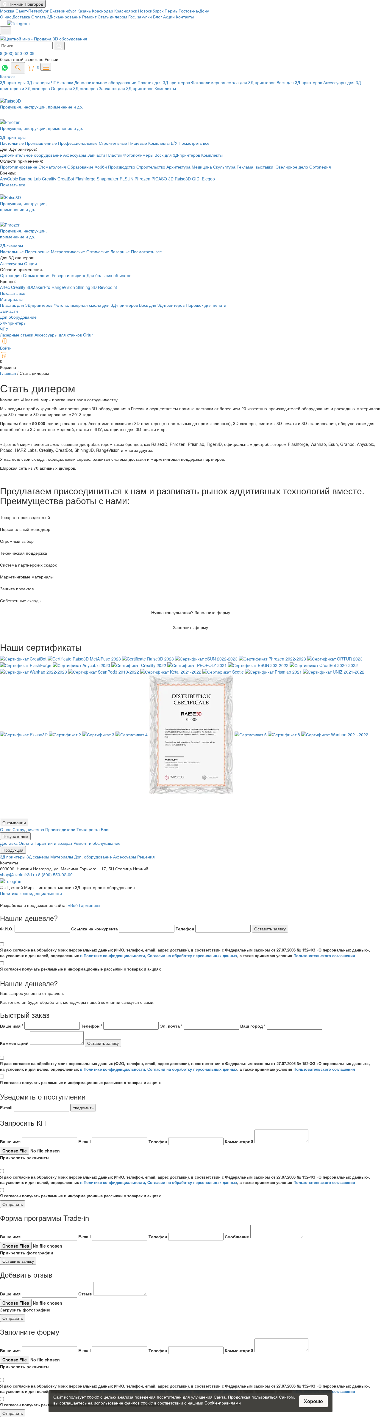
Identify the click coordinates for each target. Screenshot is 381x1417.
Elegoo (208, 179)
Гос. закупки (140, 17)
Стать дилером (112, 17)
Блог (157, 17)
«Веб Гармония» (84, 905)
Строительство (151, 167)
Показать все (12, 185)
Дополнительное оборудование (106, 82)
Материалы (11, 299)
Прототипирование (19, 167)
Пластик (114, 155)
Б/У (175, 143)
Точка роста (88, 829)
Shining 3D (87, 287)
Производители (60, 829)
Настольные (12, 143)
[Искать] (59, 46)
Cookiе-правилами (222, 1403)
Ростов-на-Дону (194, 11)
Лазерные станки (16, 335)
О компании (14, 822)
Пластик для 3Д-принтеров (164, 82)
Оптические (97, 251)
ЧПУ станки (62, 82)
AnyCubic (9, 179)
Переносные (37, 251)
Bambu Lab (30, 179)
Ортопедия (320, 167)
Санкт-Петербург (32, 11)
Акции (169, 17)
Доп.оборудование (18, 317)
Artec (5, 287)
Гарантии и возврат (54, 843)
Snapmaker (108, 179)
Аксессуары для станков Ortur (64, 335)
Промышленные (41, 143)
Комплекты (165, 88)
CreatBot (65, 179)
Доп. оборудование (93, 857)
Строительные (113, 143)
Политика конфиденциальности (31, 893)
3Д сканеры (38, 857)
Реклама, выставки (255, 167)
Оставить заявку (270, 929)
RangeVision (63, 287)
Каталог (7, 76)
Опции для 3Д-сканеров (75, 88)
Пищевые (138, 143)
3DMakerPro (38, 287)
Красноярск (126, 11)
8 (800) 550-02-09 (17, 53)
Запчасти (96, 155)
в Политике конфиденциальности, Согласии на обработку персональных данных (158, 955)
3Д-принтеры (13, 82)
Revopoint (107, 287)
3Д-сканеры (39, 82)
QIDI (196, 179)
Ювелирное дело (291, 167)
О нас (5, 17)
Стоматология (52, 167)
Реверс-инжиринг (69, 275)
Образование (81, 167)
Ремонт (89, 17)
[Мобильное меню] (5, 30)
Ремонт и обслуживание (97, 843)
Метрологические (68, 251)
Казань (84, 11)
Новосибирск (151, 11)
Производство (122, 167)
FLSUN (126, 179)
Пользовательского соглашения (324, 955)
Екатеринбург (63, 11)
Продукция (13, 850)
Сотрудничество (29, 829)
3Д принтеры (13, 857)
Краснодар (103, 11)
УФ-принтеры (13, 323)
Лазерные (120, 251)
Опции (30, 263)
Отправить (12, 1204)
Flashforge (86, 179)
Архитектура (179, 167)
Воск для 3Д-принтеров (300, 82)
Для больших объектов (109, 275)
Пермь (172, 11)
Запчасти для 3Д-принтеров (126, 88)
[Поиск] (18, 67)
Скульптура (225, 167)
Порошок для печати (206, 305)
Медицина (202, 167)
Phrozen (142, 179)
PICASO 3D (163, 179)
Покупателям (15, 836)
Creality (49, 179)
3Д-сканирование (64, 17)
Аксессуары (75, 155)
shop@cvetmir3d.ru (19, 874)
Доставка (21, 17)
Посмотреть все (194, 143)
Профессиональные (78, 143)
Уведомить (83, 1108)
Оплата (38, 17)
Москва (7, 11)
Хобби (101, 167)
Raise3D (183, 179)
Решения (146, 857)
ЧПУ (4, 329)
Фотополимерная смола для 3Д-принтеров (234, 82)
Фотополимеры (138, 155)
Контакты (185, 17)
